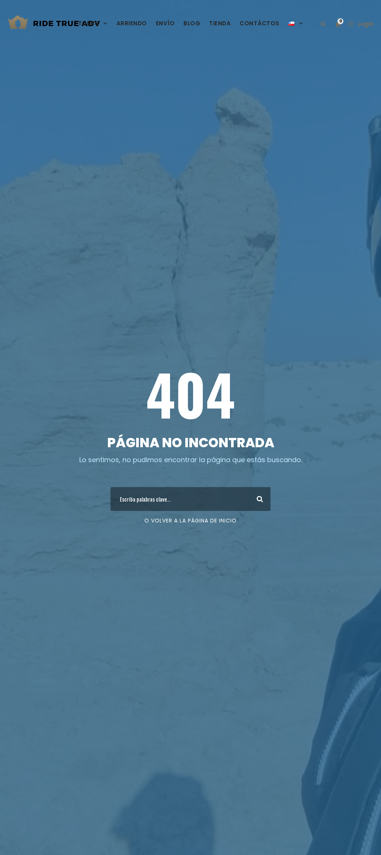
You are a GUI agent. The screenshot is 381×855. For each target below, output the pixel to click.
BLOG (191, 23)
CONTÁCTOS (259, 23)
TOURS (88, 23)
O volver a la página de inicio (190, 520)
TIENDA (220, 23)
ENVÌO (165, 23)
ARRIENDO (131, 23)
